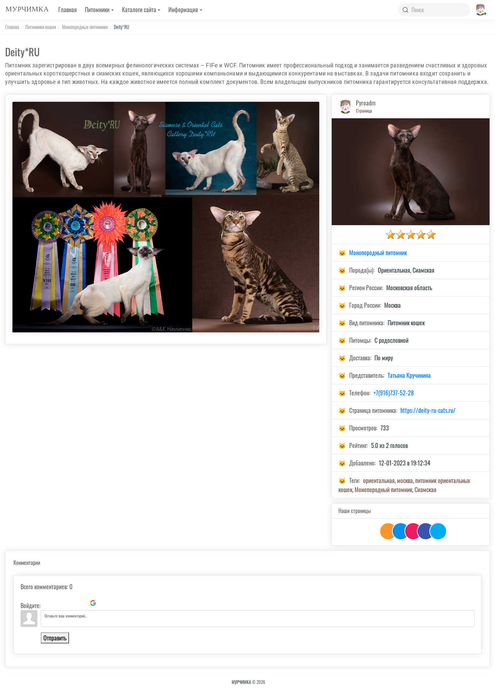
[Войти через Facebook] (70, 603)
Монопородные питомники (85, 26)
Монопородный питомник (378, 252)
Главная (67, 9)
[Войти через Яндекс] (81, 603)
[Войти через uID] (47, 603)
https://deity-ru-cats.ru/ (428, 410)
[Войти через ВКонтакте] (59, 603)
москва (405, 480)
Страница (364, 110)
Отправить (54, 637)
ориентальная (379, 480)
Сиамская (425, 489)
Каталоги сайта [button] (139, 9)
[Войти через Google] (93, 603)
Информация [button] (183, 9)
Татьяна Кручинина (409, 375)
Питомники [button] (97, 9)
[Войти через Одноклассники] (104, 603)
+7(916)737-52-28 (393, 392)
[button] (480, 10)
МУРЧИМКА (241, 682)
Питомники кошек (40, 26)
